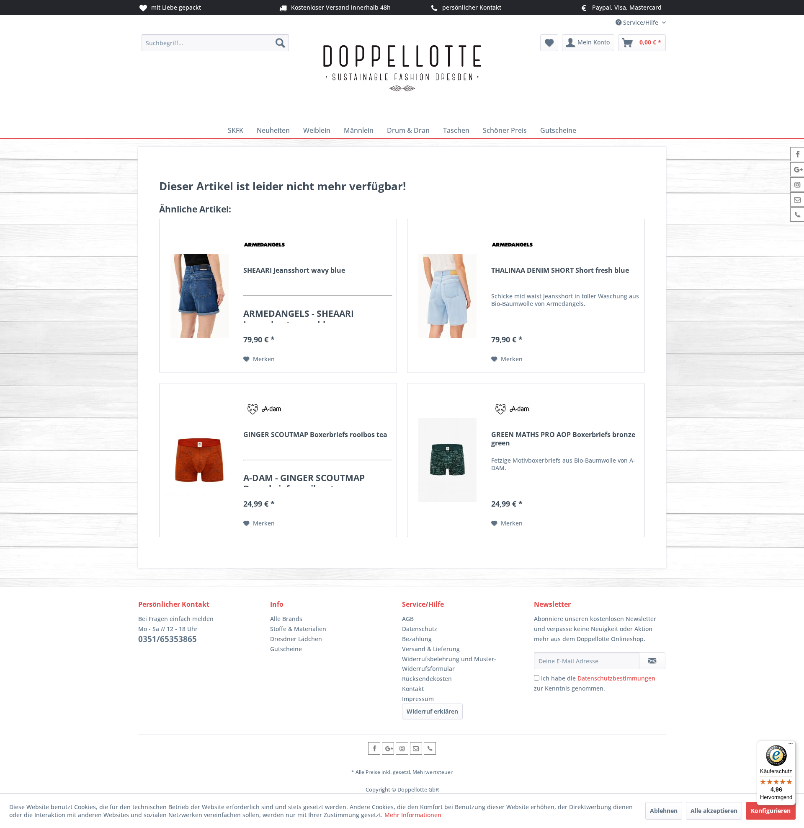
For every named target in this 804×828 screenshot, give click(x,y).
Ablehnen (664, 811)
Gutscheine (286, 649)
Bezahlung (417, 639)
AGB (408, 619)
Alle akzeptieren (714, 811)
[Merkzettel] (549, 42)
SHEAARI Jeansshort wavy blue (294, 270)
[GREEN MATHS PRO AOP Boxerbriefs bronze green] (447, 460)
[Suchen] (280, 42)
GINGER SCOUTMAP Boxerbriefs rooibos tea (315, 434)
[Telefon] (430, 748)
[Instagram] (401, 748)
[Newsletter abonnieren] (652, 660)
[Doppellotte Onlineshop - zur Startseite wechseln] (402, 76)
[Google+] (388, 748)
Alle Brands (286, 619)
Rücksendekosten (427, 679)
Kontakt (413, 689)
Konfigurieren (771, 811)
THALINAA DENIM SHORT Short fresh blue (560, 270)
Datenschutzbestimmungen (616, 678)
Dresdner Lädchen (296, 639)
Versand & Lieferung (431, 649)
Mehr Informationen (412, 815)
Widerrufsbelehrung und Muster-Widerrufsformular (449, 664)
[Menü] (791, 745)
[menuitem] (215, 42)
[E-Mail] (416, 748)
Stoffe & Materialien (298, 629)
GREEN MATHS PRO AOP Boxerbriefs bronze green (563, 438)
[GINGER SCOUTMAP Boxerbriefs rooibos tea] (199, 460)
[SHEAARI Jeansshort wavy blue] (199, 296)
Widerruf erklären (432, 711)
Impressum (418, 699)
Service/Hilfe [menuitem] (640, 22)
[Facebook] (374, 748)
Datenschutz (419, 629)
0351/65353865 (167, 639)
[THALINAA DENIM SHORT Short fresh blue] (447, 296)
